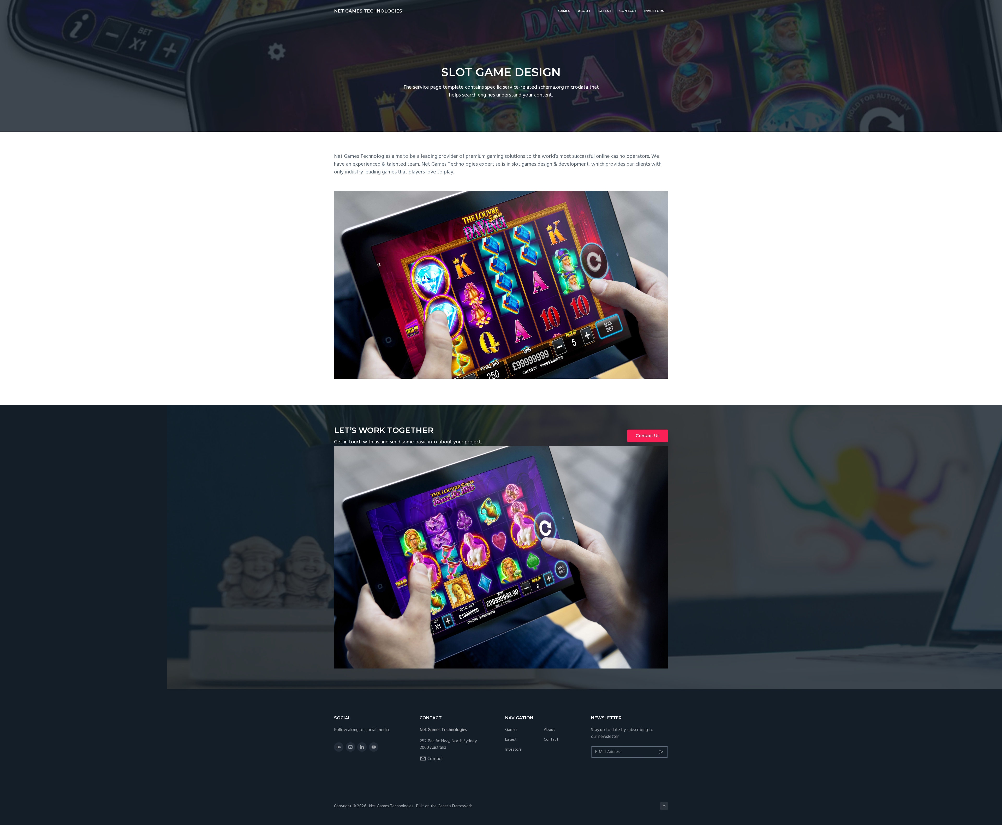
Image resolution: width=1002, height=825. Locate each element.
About (549, 730)
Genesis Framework (455, 806)
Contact (435, 758)
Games (511, 730)
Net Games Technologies (368, 11)
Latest (511, 740)
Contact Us (648, 435)
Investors (513, 749)
